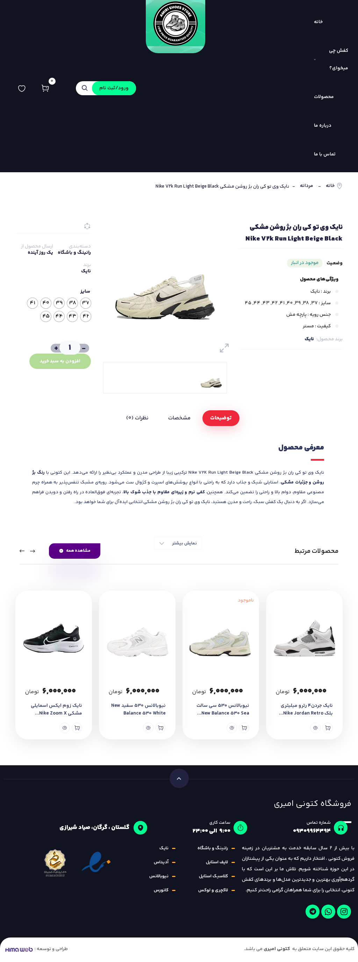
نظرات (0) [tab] (137, 418)
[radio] (85, 303)
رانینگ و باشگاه (74, 253)
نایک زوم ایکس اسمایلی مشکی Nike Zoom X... (56, 709)
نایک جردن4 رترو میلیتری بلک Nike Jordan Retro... (306, 709)
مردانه (306, 186)
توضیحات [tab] (221, 418)
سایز (85, 291)
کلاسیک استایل (213, 876)
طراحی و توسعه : (51, 949)
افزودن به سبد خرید (60, 361)
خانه (330, 186)
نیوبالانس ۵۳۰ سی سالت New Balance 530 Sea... (222, 709)
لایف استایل (217, 862)
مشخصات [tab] (179, 418)
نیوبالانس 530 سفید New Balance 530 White (138, 709)
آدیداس (161, 862)
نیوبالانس (159, 876)
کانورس (161, 890)
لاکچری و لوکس (213, 890)
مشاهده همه (78, 551)
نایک (309, 339)
